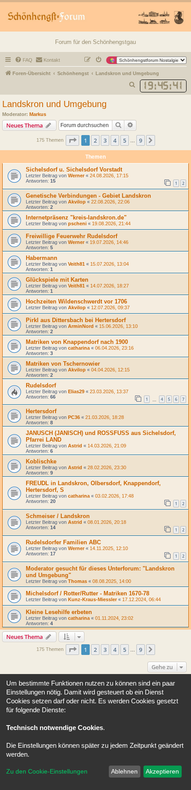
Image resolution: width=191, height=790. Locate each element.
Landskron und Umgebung (54, 104)
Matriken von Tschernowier (63, 363)
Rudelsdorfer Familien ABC (63, 542)
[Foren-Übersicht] (95, 17)
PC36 (74, 417)
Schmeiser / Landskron (58, 516)
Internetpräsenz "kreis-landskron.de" (76, 217)
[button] (72, 140)
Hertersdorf (41, 411)
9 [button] (140, 140)
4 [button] (114, 140)
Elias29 (76, 391)
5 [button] (124, 140)
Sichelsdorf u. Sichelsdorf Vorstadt (74, 169)
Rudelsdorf (41, 385)
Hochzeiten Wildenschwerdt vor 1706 (76, 301)
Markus (37, 114)
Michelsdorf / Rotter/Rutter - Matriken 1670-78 (87, 593)
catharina (79, 348)
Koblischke (41, 461)
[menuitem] (23, 60)
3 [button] (105, 140)
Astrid (75, 445)
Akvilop (77, 201)
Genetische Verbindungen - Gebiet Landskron (88, 195)
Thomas (77, 581)
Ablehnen (124, 771)
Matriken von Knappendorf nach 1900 (77, 342)
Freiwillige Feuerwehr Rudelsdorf (71, 236)
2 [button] (95, 140)
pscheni (77, 223)
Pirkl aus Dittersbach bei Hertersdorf (76, 320)
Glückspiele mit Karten (57, 279)
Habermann (41, 258)
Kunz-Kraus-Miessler (92, 599)
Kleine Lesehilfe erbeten (59, 612)
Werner (76, 175)
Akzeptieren (162, 771)
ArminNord (81, 326)
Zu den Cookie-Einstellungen (47, 771)
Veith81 (76, 264)
